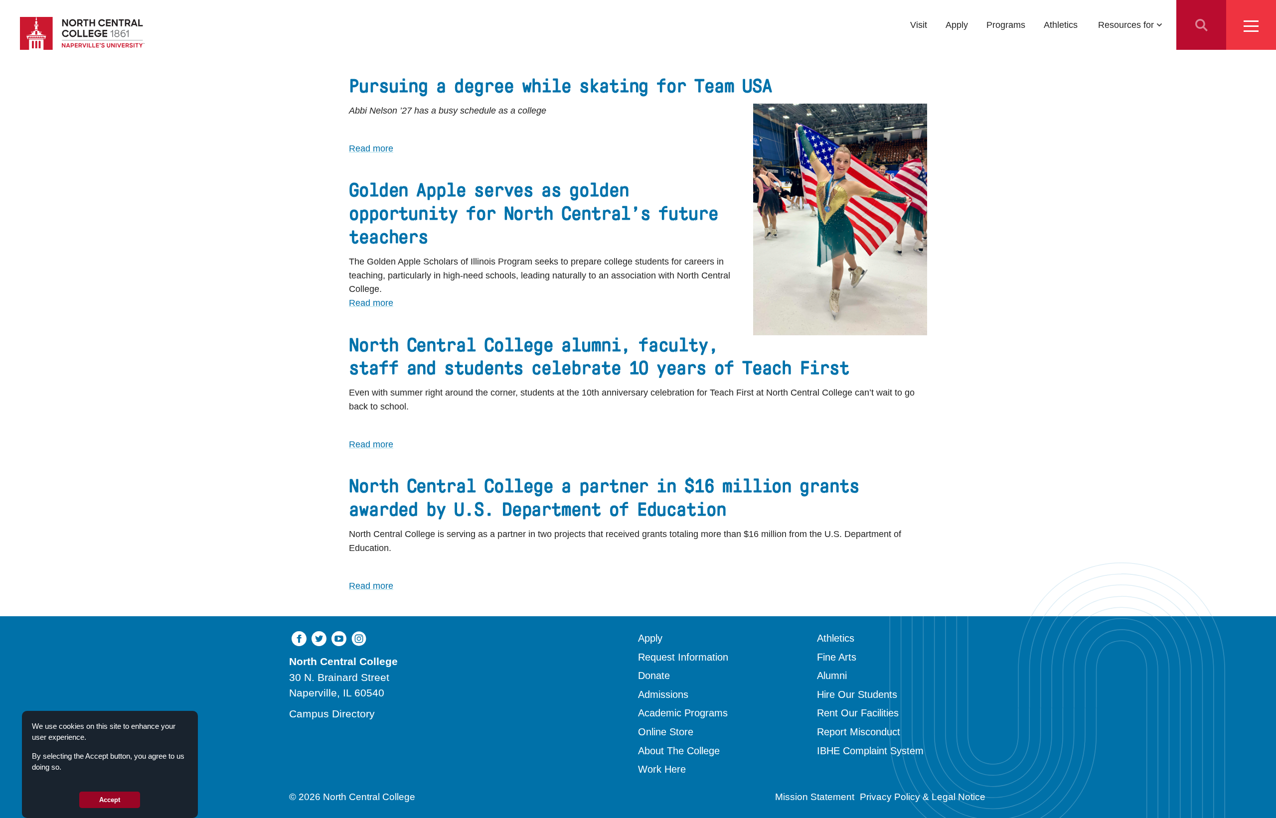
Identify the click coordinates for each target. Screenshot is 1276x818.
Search (1201, 25)
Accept (109, 800)
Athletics (1061, 24)
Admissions (663, 694)
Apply (957, 24)
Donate (654, 675)
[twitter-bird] (319, 638)
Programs (1005, 24)
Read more (371, 148)
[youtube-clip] (338, 638)
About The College (679, 750)
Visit (918, 24)
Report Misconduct (858, 731)
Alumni (832, 675)
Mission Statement (814, 797)
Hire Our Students (857, 694)
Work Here (662, 769)
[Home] (82, 33)
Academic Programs (683, 712)
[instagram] (358, 638)
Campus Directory (332, 713)
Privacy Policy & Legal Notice (922, 797)
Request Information (683, 657)
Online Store (665, 731)
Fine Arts (836, 657)
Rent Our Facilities (858, 712)
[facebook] (299, 638)
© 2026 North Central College (352, 797)
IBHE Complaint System (870, 750)
